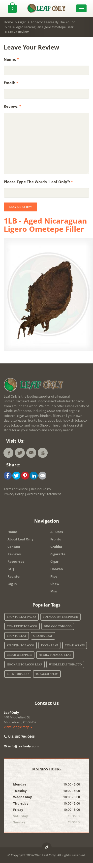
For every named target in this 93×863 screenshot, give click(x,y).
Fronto (55, 539)
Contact (13, 546)
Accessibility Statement (44, 494)
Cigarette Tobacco (22, 626)
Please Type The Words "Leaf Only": (38, 181)
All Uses (56, 532)
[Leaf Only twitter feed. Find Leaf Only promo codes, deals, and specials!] (20, 452)
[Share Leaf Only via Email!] (42, 475)
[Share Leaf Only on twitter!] (16, 475)
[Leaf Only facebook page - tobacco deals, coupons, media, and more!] (8, 452)
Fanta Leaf (49, 645)
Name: (11, 59)
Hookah (56, 569)
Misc (54, 591)
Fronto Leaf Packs (21, 617)
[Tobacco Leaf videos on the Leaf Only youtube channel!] (42, 452)
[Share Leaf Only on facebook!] (8, 475)
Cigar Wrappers (19, 655)
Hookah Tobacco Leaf (24, 664)
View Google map (17, 727)
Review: (12, 106)
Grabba (56, 546)
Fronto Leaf (17, 636)
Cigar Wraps (75, 645)
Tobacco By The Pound (60, 617)
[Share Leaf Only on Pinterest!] (25, 475)
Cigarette (57, 554)
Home (12, 532)
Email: (11, 82)
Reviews (14, 554)
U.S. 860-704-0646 (20, 736)
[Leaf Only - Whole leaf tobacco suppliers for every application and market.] (46, 7)
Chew (54, 584)
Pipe (53, 576)
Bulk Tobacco (18, 674)
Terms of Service (16, 489)
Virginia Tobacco (20, 645)
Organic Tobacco (58, 626)
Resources (15, 561)
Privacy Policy (14, 494)
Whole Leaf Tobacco (65, 664)
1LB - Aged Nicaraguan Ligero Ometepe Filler (45, 225)
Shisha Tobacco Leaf (55, 655)
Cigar (54, 561)
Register (14, 576)
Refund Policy (41, 489)
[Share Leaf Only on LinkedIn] (34, 475)
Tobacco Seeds (46, 674)
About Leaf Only (20, 539)
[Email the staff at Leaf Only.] (31, 452)
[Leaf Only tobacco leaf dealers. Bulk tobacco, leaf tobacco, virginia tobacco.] (35, 385)
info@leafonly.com (23, 746)
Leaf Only (11, 712)
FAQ (10, 569)
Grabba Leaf (43, 636)
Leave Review (20, 207)
